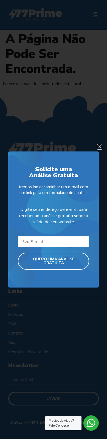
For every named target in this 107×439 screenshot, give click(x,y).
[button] (100, 147)
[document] (53, 219)
